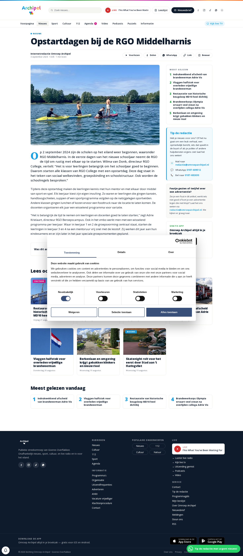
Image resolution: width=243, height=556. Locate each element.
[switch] (103, 298)
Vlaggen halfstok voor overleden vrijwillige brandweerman (186, 85)
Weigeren (74, 312)
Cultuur (96, 449)
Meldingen (177, 514)
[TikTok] (210, 10)
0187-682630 (192, 175)
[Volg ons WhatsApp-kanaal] (216, 10)
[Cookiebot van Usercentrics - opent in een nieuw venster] (177, 241)
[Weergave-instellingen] (222, 10)
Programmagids (180, 496)
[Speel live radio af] (108, 10)
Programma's (99, 475)
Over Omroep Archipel (184, 505)
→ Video (176, 475)
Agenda (96, 463)
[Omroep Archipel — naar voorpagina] (31, 10)
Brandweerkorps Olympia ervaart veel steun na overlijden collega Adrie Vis (189, 104)
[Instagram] (204, 10)
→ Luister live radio (182, 458)
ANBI (95, 493)
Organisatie (98, 480)
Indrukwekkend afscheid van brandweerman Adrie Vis (190, 76)
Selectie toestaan (122, 312)
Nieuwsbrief (185, 10)
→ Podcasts (178, 470)
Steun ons (177, 519)
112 (94, 454)
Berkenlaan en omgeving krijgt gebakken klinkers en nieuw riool (189, 116)
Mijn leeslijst (178, 500)
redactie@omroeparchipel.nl (192, 164)
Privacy (178, 552)
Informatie (99, 470)
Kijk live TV (216, 23)
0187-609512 (194, 169)
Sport (95, 459)
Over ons (168, 552)
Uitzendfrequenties (102, 484)
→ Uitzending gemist (183, 466)
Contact (96, 507)
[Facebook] (198, 10)
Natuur (157, 452)
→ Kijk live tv (179, 462)
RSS (174, 523)
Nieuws (96, 445)
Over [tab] (171, 252)
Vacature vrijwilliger (102, 498)
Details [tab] (122, 252)
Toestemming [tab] (72, 252)
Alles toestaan (169, 312)
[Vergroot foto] (95, 105)
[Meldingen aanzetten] (6, 550)
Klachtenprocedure (102, 503)
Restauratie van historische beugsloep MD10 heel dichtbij (190, 95)
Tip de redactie (180, 491)
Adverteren (98, 489)
